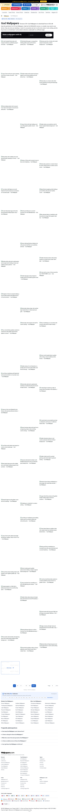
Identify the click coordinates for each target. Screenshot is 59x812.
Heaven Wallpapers (35, 714)
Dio (23, 795)
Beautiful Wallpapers (24, 760)
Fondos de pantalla (7, 800)
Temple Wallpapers (5, 714)
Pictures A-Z (3, 783)
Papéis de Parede (37, 799)
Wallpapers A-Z (4, 779)
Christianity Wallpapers (36, 703)
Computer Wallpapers (25, 775)
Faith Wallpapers (34, 705)
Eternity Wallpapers (49, 705)
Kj (21, 697)
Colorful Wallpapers (20, 723)
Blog (41, 779)
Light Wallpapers (49, 720)
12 (29, 685)
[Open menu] (56, 4)
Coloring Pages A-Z (5, 788)
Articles (2, 769)
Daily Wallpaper (4, 767)
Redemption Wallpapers (50, 703)
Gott (9, 795)
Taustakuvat (47, 800)
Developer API (43, 783)
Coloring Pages (52, 8)
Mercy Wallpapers (49, 707)
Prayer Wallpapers (35, 707)
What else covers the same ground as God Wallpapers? (15, 737)
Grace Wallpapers (35, 723)
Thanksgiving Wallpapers (7, 705)
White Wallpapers (5, 723)
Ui (39, 697)
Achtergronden (16, 800)
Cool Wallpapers (23, 764)
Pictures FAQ (23, 783)
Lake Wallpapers (5, 707)
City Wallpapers (4, 712)
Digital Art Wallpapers (20, 714)
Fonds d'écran (25, 800)
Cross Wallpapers (49, 709)
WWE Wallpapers (24, 766)
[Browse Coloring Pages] (57, 8)
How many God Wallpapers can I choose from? (13, 731)
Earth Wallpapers (19, 709)
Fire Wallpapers (4, 716)
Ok (29, 697)
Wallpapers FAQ (23, 779)
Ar (16, 697)
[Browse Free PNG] (47, 8)
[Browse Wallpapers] (9, 8)
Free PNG (43, 8)
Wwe (11, 693)
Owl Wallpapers (19, 720)
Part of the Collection (12, 18)
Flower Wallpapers (5, 703)
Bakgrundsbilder (27, 799)
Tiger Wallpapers (19, 716)
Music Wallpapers (5, 718)
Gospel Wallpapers (35, 718)
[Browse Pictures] (29, 8)
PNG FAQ (22, 786)
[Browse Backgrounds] (20, 8)
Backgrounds (15, 8)
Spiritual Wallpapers (20, 705)
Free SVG (34, 8)
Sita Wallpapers (19, 718)
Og (26, 697)
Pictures (25, 8)
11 (26, 685)
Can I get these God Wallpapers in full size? (12, 744)
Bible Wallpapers (34, 712)
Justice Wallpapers (49, 714)
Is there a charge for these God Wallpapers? (12, 734)
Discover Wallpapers (5, 762)
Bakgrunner (39, 800)
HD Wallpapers (23, 759)
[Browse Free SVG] (38, 8)
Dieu (38, 795)
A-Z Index (3, 759)
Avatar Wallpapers (20, 707)
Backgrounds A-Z (4, 781)
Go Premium (7, 4)
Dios (28, 795)
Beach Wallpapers (24, 769)
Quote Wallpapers (24, 771)
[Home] (1, 15)
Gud (4, 795)
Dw (45, 697)
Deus (19, 795)
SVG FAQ (22, 784)
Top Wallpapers (4, 766)
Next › (33, 685)
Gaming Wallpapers (24, 767)
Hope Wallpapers (49, 718)
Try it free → (43, 1)
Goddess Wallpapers (20, 703)
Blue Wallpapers (23, 773)
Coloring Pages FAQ (24, 788)
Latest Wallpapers (5, 764)
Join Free (28, 4)
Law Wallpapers (48, 712)
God (33, 795)
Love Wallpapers (34, 720)
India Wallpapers (19, 712)
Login (36, 4)
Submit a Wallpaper (44, 781)
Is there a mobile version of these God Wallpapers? (14, 741)
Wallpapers (4, 8)
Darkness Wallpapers (50, 723)
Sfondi (44, 799)
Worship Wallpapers (35, 709)
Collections (3, 760)
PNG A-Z (3, 786)
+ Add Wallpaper (17, 4)
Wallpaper (19, 799)
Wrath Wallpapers (49, 716)
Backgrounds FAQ (24, 781)
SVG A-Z (3, 784)
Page (49, 685)
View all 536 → (50, 697)
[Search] (53, 5)
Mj (23, 697)
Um (42, 697)
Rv (34, 697)
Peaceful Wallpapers (6, 709)
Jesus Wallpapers (35, 716)
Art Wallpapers (4, 720)
